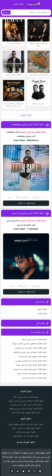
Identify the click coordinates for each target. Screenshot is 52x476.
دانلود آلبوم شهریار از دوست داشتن (26, 428)
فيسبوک (12, 471)
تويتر (23, 471)
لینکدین (18, 471)
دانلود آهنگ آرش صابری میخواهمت (27, 124)
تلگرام (29, 471)
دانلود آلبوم (42, 309)
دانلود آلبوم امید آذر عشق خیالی (26, 436)
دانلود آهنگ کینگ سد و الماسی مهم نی (31, 361)
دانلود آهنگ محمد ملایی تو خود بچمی (31, 365)
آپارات (40, 471)
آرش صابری (26, 132)
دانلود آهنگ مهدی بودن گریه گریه (33, 356)
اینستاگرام (34, 471)
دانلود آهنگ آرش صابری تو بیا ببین (28, 213)
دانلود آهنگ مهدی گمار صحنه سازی (32, 373)
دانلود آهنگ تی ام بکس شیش (34, 378)
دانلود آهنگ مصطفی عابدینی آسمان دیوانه (29, 343)
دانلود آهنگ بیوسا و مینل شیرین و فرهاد (30, 352)
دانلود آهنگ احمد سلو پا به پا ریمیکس (31, 348)
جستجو (6, 12)
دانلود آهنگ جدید (38, 132)
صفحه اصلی (19, 4)
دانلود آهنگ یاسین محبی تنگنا (34, 339)
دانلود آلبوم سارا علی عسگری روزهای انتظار (26, 424)
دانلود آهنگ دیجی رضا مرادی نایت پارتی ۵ (30, 369)
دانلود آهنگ (37, 197)
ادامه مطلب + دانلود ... (26, 203)
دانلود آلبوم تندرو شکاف (26, 432)
